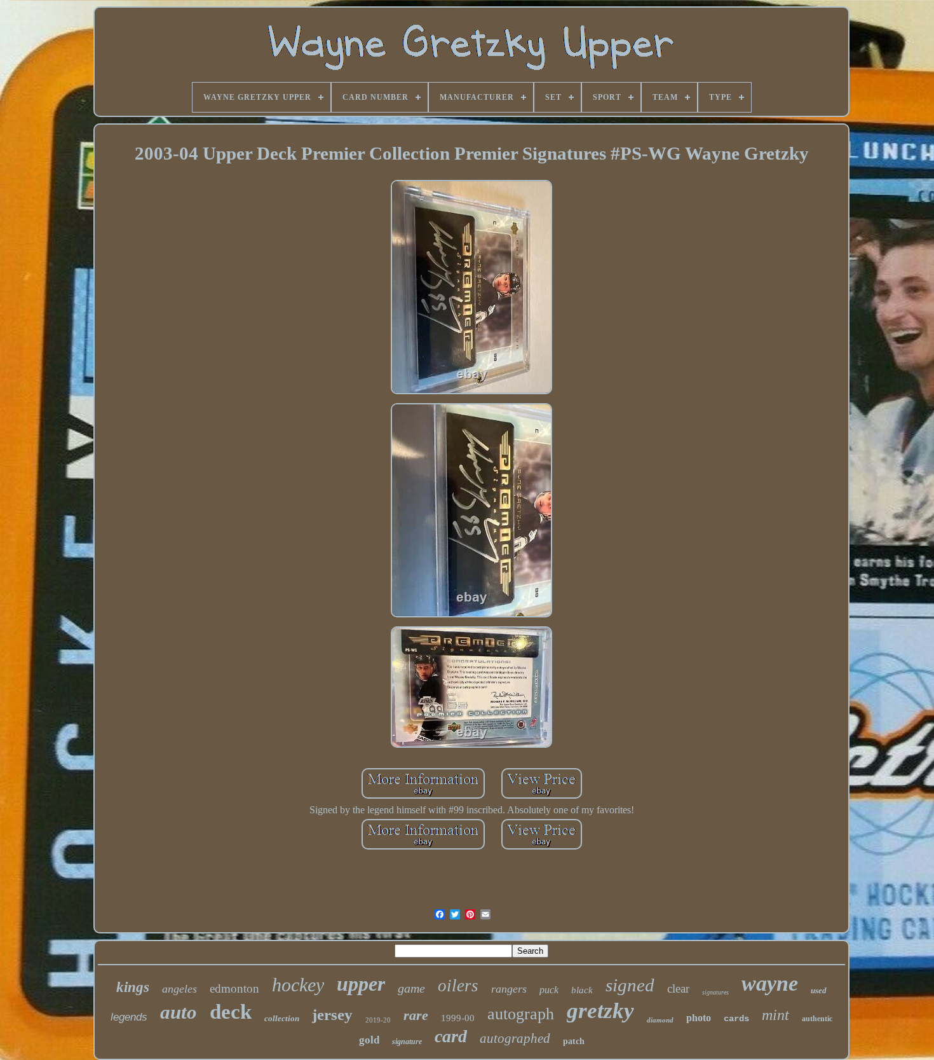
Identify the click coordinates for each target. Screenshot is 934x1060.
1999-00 (458, 1018)
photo (698, 1017)
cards (736, 1019)
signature (407, 1041)
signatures (715, 992)
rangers (509, 988)
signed (630, 985)
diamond (660, 1020)
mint (775, 1015)
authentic (817, 1018)
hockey (298, 984)
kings (132, 987)
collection (281, 1018)
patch (574, 1041)
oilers (458, 985)
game (411, 988)
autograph (520, 1014)
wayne (769, 983)
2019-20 (378, 1020)
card (451, 1036)
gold (369, 1040)
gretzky (600, 1010)
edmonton (234, 988)
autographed (515, 1038)
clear (678, 988)
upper (361, 983)
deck (231, 1011)
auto (178, 1012)
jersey (332, 1014)
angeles (179, 988)
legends (129, 1017)
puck (548, 989)
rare (415, 1015)
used (819, 990)
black (582, 990)
